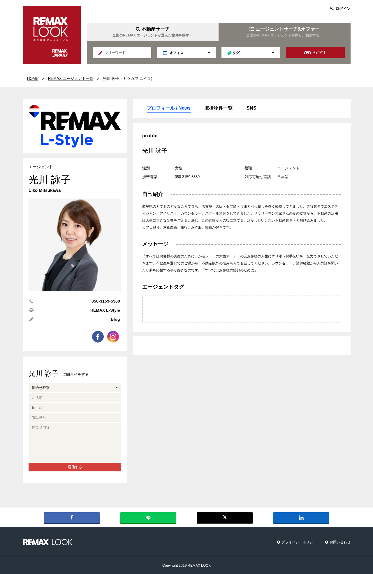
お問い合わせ (340, 542)
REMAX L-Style (105, 310)
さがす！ (319, 52)
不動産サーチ (152, 32)
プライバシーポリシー (298, 542)
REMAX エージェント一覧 (70, 78)
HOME (32, 78)
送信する (75, 467)
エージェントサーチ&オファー (284, 32)
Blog (115, 319)
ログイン (343, 8)
